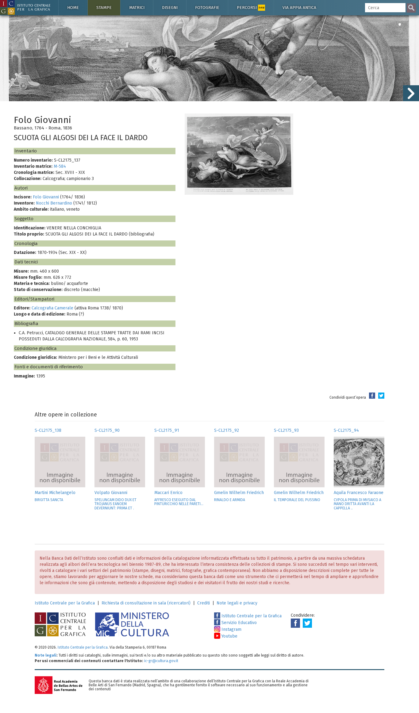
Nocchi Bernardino (54, 203)
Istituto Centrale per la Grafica (65, 603)
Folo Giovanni (46, 197)
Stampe (104, 7)
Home (73, 7)
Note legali (45, 655)
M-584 (60, 166)
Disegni (170, 7)
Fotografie (207, 7)
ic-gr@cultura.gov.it (161, 660)
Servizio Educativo (238, 622)
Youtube (228, 636)
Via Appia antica (299, 7)
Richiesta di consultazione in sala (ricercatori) (146, 603)
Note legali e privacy (237, 603)
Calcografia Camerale (52, 308)
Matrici (136, 7)
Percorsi (250, 7)
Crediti (203, 603)
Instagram (230, 629)
